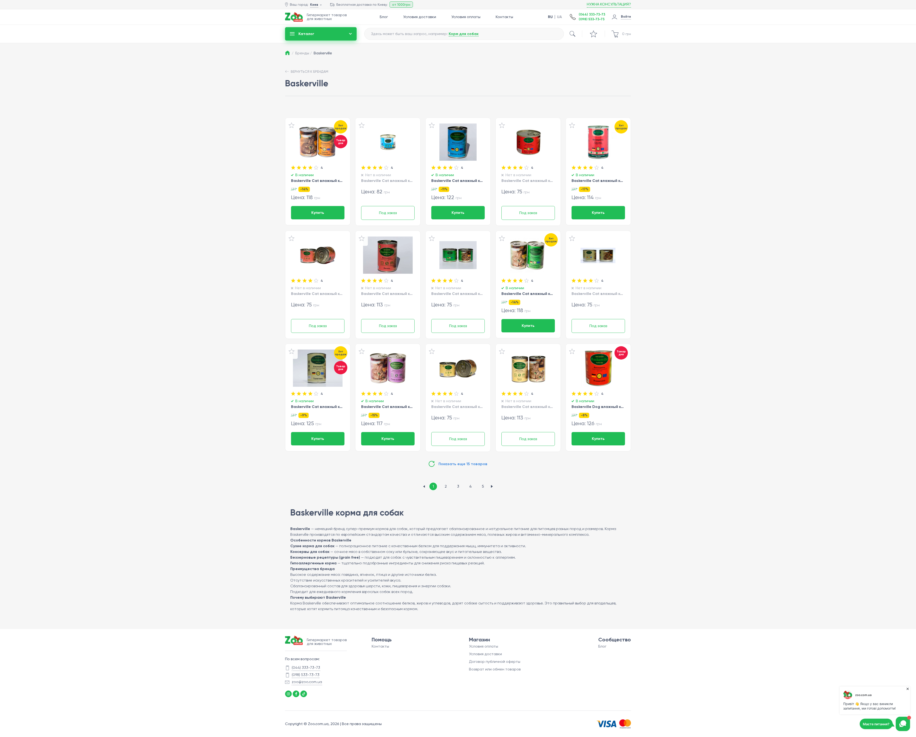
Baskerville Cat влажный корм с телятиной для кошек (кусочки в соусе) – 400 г (317, 406)
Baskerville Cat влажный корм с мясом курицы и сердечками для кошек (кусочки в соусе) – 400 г (598, 180)
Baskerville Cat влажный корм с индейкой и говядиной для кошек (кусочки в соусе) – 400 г (317, 180)
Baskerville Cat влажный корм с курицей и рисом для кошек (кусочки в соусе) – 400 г (528, 406)
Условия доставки (419, 17)
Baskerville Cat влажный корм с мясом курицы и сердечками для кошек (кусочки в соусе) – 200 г (528, 180)
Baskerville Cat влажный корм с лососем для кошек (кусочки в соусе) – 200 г (317, 293)
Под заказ (388, 213)
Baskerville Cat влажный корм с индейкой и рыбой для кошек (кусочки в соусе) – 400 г (458, 180)
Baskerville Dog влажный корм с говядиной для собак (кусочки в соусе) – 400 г (598, 406)
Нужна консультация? (609, 4)
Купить (317, 212)
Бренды (303, 53)
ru (550, 17)
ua (559, 17)
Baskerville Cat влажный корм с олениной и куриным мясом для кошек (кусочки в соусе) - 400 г (528, 293)
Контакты (504, 17)
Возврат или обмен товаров (495, 669)
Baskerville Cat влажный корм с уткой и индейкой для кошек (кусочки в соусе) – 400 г (388, 406)
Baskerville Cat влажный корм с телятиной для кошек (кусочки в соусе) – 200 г (598, 293)
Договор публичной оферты (494, 661)
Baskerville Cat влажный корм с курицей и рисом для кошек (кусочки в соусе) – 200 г (458, 406)
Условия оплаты (465, 17)
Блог (384, 17)
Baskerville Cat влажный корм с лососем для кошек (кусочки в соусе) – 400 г (388, 293)
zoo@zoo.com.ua (307, 682)
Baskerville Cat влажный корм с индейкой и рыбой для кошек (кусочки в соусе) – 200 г (388, 180)
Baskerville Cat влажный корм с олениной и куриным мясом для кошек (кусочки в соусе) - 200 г (458, 293)
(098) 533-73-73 (591, 19)
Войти (626, 17)
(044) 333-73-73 (592, 14)
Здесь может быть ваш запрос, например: (425, 33)
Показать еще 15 (462, 464)
